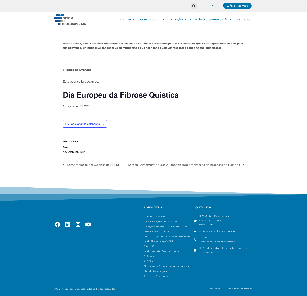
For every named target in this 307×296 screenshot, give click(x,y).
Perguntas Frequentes (156, 276)
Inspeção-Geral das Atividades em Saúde (165, 226)
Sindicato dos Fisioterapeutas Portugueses (166, 266)
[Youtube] (88, 224)
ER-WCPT (149, 246)
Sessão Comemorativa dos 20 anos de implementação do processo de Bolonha (184, 164)
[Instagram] (78, 224)
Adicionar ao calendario (85, 124)
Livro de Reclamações (155, 271)
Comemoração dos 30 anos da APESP (93, 164)
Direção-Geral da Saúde (156, 231)
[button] (194, 6)
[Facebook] (57, 224)
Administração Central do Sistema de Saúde (167, 236)
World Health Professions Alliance (161, 251)
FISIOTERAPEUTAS (150, 19)
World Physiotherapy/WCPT (158, 241)
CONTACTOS (243, 19)
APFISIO (148, 261)
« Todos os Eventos (77, 70)
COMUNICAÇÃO (218, 19)
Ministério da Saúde (154, 216)
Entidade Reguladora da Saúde (160, 221)
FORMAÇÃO (175, 19)
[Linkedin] (67, 224)
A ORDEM (125, 19)
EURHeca (149, 256)
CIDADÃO (196, 19)
